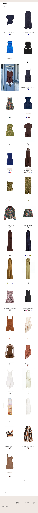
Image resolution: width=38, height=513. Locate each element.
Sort (5, 6)
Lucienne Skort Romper (28, 115)
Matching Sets (18, 503)
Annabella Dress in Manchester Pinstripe (28, 87)
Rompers (17, 502)
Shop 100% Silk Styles (5, 0)
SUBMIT (12, 510)
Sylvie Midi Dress (10, 391)
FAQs (25, 501)
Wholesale (35, 502)
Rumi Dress (10, 363)
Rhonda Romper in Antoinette (10, 115)
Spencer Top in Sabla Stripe (10, 446)
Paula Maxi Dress (28, 280)
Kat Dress (28, 142)
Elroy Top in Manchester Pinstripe (10, 32)
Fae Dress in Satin (10, 59)
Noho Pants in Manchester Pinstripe (28, 32)
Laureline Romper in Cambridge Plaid (10, 308)
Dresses (17, 501)
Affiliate (34, 501)
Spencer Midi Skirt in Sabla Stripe (28, 446)
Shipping (34, 498)
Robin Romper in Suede (10, 335)
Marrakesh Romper (28, 335)
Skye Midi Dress (10, 418)
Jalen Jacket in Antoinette (10, 225)
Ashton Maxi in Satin (28, 253)
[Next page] (24, 481)
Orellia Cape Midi (28, 418)
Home (2, 5)
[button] (36, 3)
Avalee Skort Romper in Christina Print (9, 142)
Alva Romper (10, 170)
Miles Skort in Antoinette (28, 225)
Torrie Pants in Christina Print (28, 197)
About (25, 498)
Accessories (18, 504)
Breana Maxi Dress (10, 253)
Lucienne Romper (28, 59)
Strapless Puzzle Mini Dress (28, 308)
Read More (5, 492)
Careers (34, 503)
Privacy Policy (26, 502)
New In (17, 498)
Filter (2, 6)
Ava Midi (28, 391)
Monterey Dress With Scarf (28, 170)
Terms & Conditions (27, 503)
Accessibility (26, 504)
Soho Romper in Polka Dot (9, 474)
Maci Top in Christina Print (9, 197)
